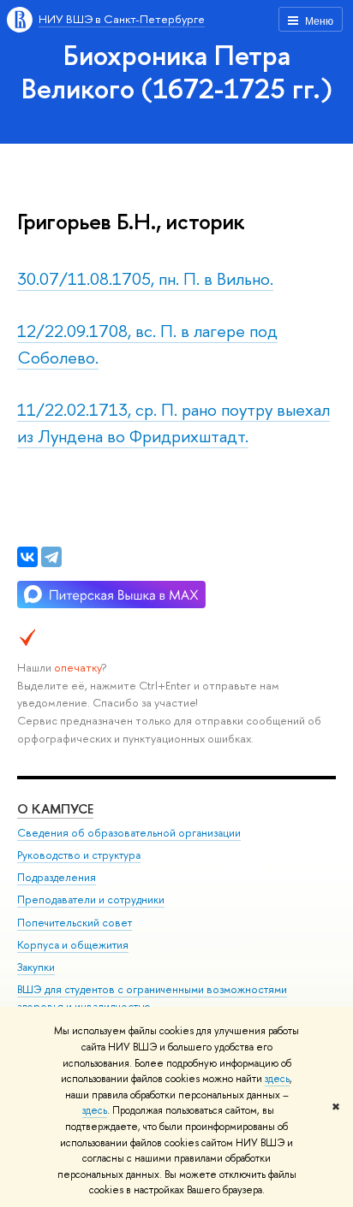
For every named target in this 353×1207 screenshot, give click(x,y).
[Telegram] (51, 557)
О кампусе (55, 809)
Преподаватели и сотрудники (91, 899)
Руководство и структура (79, 855)
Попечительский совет (74, 922)
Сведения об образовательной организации (129, 832)
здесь (277, 1079)
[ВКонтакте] (27, 557)
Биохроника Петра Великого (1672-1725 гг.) (176, 71)
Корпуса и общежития (73, 945)
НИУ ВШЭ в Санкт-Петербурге (122, 19)
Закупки (36, 967)
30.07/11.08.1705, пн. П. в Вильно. (145, 278)
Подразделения (56, 877)
